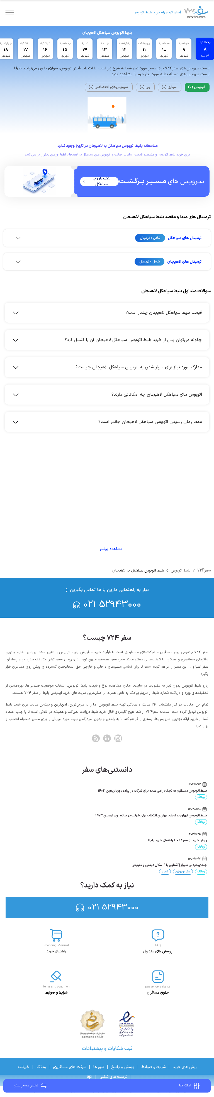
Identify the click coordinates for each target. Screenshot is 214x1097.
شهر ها (98, 1067)
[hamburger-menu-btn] (9, 12)
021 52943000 (112, 604)
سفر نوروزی (183, 871)
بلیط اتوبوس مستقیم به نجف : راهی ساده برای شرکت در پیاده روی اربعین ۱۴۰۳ (152, 790)
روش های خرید (185, 1067)
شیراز (165, 871)
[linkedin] (107, 738)
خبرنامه (23, 1067)
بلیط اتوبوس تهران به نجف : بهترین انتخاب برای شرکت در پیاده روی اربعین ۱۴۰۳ (151, 815)
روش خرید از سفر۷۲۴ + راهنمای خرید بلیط (177, 840)
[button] (107, 238)
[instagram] (118, 738)
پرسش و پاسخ (122, 1067)
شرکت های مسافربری (69, 1067)
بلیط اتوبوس (181, 570)
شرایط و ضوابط (154, 1067)
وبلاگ (201, 797)
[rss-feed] (96, 738)
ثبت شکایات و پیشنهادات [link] (107, 1048)
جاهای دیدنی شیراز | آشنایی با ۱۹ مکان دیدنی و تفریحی (169, 865)
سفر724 (204, 570)
